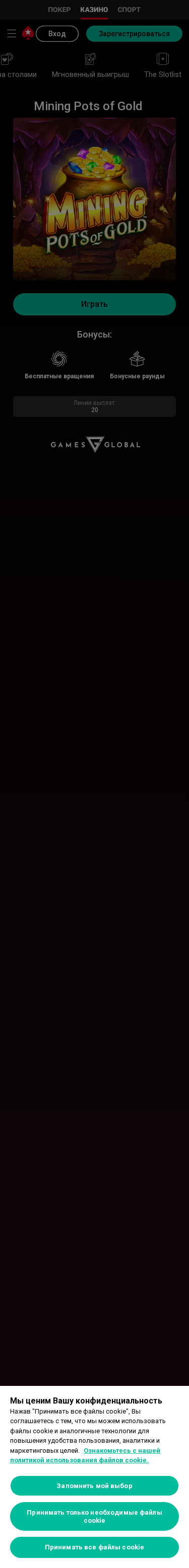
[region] (94, 1477)
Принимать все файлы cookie (94, 1547)
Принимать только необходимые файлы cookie (94, 1516)
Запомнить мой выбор (94, 1486)
